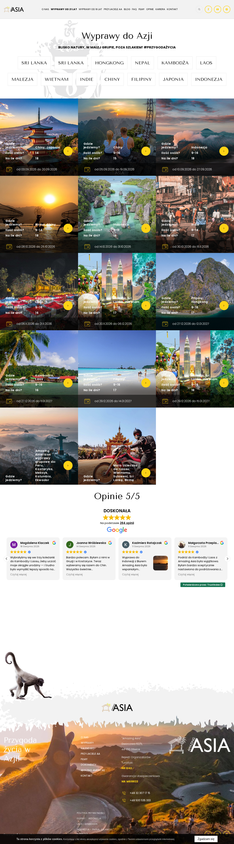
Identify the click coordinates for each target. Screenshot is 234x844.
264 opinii (127, 523)
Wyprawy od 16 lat (90, 9)
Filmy (141, 9)
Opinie (150, 9)
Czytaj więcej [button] (18, 574)
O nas (45, 9)
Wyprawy (87, 742)
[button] (227, 558)
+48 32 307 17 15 (140, 793)
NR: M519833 (130, 781)
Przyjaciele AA (113, 9)
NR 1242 (127, 768)
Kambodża (175, 62)
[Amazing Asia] (14, 9)
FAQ (134, 9)
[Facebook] (208, 9)
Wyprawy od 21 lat (64, 9)
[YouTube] (217, 9)
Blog (127, 9)
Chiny (112, 79)
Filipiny (141, 79)
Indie (86, 79)
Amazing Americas (93, 770)
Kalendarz (87, 748)
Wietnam (57, 79)
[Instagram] (226, 9)
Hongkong (109, 62)
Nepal (142, 62)
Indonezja (208, 79)
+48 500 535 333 (140, 800)
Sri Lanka (34, 62)
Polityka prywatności (91, 813)
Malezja (22, 79)
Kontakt (172, 9)
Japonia (173, 79)
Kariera (160, 9)
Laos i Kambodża (87, 824)
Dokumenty (88, 764)
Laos (206, 62)
